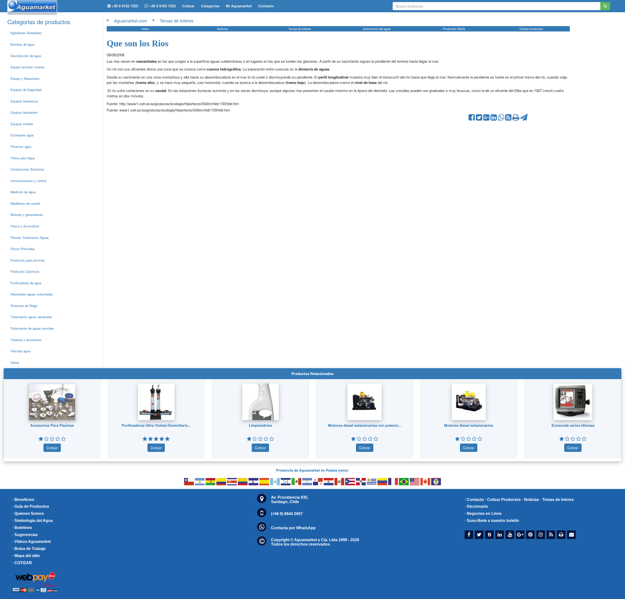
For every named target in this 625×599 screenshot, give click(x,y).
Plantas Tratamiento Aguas (29, 237)
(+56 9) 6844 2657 (287, 514)
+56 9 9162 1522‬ (124, 6)
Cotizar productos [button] (531, 29)
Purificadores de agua (25, 283)
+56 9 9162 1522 (162, 6)
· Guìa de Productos (30, 506)
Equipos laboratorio (24, 112)
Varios (14, 362)
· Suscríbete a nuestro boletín (492, 520)
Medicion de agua (22, 192)
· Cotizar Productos (503, 499)
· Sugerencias (25, 535)
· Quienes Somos (28, 513)
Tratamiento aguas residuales (31, 317)
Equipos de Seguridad (26, 89)
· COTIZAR (22, 563)
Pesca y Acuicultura (24, 226)
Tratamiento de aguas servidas (32, 328)
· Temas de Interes (557, 499)
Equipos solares (21, 124)
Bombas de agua (22, 44)
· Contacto (474, 499)
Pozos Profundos (22, 248)
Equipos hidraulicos (24, 101)
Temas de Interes (176, 20)
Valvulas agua (20, 351)
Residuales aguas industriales (31, 294)
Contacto (266, 6)
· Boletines (22, 528)
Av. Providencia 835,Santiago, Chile (289, 499)
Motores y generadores (26, 214)
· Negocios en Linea (483, 513)
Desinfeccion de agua (25, 55)
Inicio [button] (145, 29)
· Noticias (530, 499)
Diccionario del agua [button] (377, 29)
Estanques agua (21, 135)
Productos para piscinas (27, 260)
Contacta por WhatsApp (293, 528)
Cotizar (188, 6)
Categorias (210, 6)
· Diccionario (476, 506)
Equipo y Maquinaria (24, 78)
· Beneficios (23, 499)
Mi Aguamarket (239, 6)
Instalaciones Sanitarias (27, 169)
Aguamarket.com (130, 20)
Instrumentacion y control (28, 180)
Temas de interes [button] (299, 29)
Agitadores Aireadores (26, 32)
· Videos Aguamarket (31, 541)
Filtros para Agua (22, 158)
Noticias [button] (222, 29)
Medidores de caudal (25, 203)
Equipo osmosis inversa (27, 67)
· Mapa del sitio (26, 556)
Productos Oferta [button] (454, 29)
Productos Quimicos (24, 271)
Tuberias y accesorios (26, 339)
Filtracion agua (20, 146)
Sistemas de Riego (23, 305)
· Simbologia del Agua (32, 520)
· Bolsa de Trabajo (29, 549)
